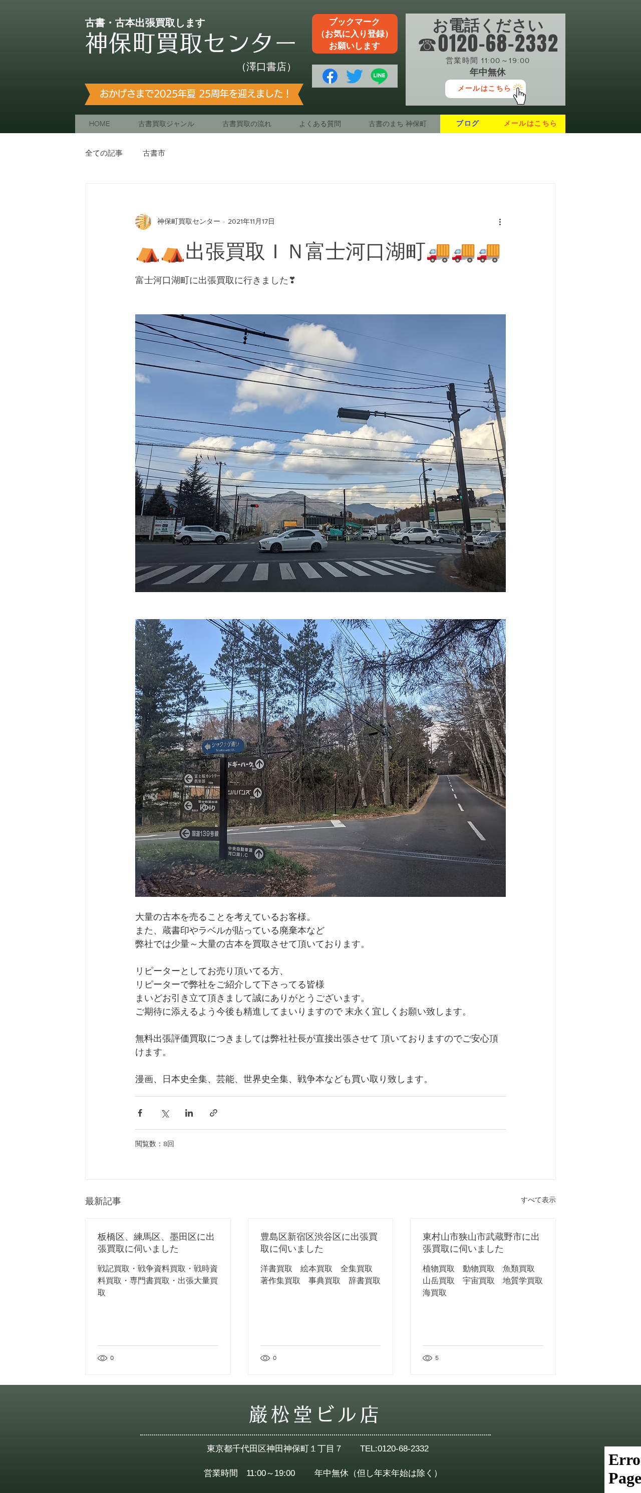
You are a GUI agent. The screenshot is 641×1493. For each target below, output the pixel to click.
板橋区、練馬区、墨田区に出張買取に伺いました (156, 1243)
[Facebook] (330, 76)
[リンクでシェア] (213, 1113)
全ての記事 (104, 153)
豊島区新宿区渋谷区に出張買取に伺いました (319, 1243)
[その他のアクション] (500, 222)
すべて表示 (538, 1200)
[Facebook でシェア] (140, 1113)
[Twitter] (355, 76)
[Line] (379, 76)
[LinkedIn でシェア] (189, 1113)
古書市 (154, 153)
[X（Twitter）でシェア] (164, 1113)
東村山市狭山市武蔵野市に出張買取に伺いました (481, 1243)
